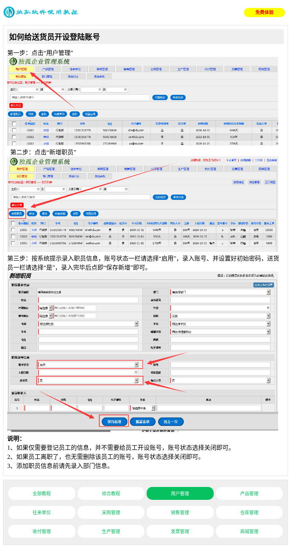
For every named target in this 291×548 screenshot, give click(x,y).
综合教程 (111, 493)
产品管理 (249, 493)
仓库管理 (249, 512)
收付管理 (42, 531)
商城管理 (249, 531)
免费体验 (264, 12)
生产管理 (111, 531)
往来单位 (42, 512)
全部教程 (42, 493)
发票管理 (180, 531)
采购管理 (111, 512)
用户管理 (180, 493)
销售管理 (180, 512)
